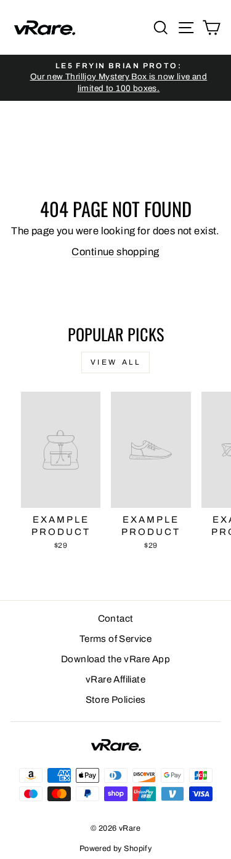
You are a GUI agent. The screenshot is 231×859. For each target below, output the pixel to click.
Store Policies (116, 700)
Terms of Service (115, 639)
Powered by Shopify (115, 848)
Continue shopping (115, 251)
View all (116, 362)
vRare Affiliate (115, 679)
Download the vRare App (115, 659)
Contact (116, 618)
